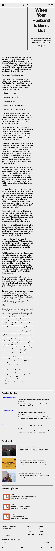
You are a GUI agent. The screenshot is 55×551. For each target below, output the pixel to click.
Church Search (31, 534)
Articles (30, 526)
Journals (41, 534)
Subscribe (47, 542)
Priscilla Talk (13, 494)
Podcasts (41, 526)
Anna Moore (42, 36)
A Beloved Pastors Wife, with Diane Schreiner (23, 496)
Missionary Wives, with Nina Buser (20, 506)
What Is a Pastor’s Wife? (17, 516)
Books (41, 529)
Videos (29, 529)
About (41, 531)
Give (28, 5)
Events (29, 531)
